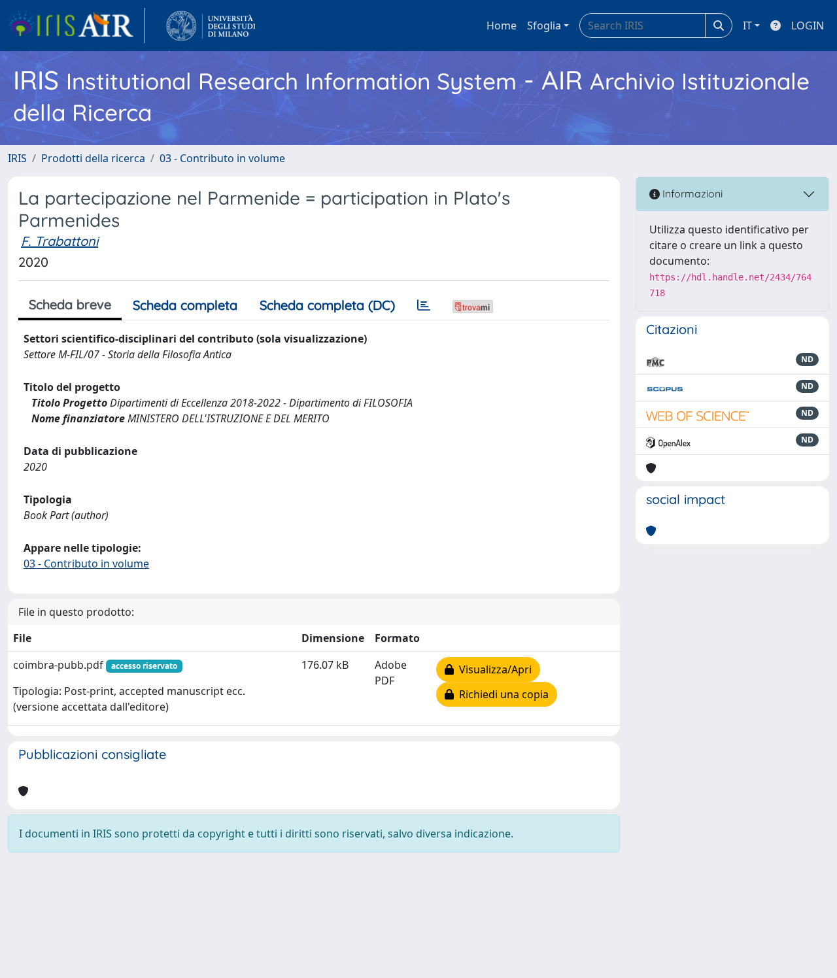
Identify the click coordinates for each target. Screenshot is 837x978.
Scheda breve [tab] (70, 304)
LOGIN (807, 25)
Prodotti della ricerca (93, 158)
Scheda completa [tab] (185, 305)
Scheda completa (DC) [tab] (327, 305)
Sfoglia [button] (544, 25)
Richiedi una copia (501, 694)
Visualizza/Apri (493, 669)
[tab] (423, 305)
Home (502, 25)
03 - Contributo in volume (222, 158)
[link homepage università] (211, 25)
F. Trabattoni (59, 241)
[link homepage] (76, 25)
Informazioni (691, 193)
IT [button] (747, 25)
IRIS (17, 158)
